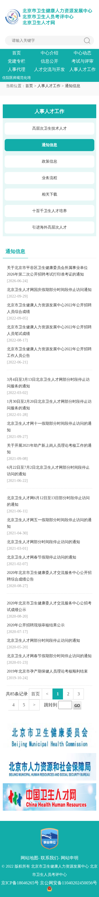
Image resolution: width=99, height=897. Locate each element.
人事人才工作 (82, 69)
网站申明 (69, 858)
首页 (16, 53)
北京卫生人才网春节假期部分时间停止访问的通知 (49, 656)
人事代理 (16, 69)
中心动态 (82, 53)
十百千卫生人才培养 (49, 211)
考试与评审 (83, 61)
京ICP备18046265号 (20, 883)
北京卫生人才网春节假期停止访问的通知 (41, 557)
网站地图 (29, 858)
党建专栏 (16, 61)
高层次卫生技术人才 (49, 128)
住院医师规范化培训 (16, 78)
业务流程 (49, 178)
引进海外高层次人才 (49, 227)
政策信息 (49, 161)
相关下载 (49, 194)
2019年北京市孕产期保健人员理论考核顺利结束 (47, 671)
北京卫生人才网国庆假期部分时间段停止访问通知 (49, 290)
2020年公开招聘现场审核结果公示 (36, 625)
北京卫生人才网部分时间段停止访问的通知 (43, 542)
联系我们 (49, 858)
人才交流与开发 (49, 69)
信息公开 (49, 61)
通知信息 (72, 86)
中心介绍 (49, 53)
